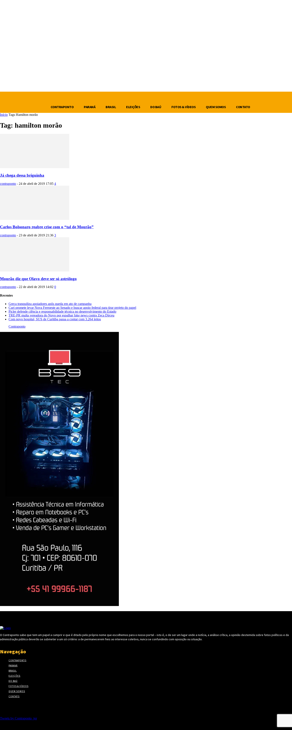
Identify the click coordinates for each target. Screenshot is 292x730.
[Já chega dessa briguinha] (34, 167)
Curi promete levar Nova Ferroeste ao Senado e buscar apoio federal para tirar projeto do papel (72, 307)
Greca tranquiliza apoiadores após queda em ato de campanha (50, 304)
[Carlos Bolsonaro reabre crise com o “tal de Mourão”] (34, 219)
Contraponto (17, 326)
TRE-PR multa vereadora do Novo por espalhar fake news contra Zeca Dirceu (61, 315)
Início (4, 114)
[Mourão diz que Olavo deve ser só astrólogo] (34, 270)
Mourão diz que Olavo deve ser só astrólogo (38, 278)
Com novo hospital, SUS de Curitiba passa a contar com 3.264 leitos (55, 319)
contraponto (8, 183)
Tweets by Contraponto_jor (18, 718)
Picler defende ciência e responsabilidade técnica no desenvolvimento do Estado (62, 311)
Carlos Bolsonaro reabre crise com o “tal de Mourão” (47, 227)
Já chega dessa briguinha (22, 175)
